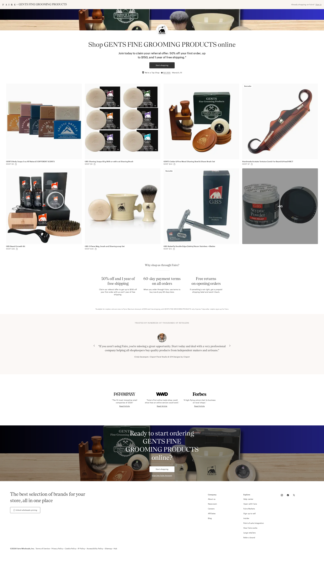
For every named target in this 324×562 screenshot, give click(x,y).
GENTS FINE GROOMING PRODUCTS (177, 309)
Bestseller (248, 86)
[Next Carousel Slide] (230, 346)
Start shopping (162, 65)
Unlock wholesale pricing (26, 510)
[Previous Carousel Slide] (94, 346)
